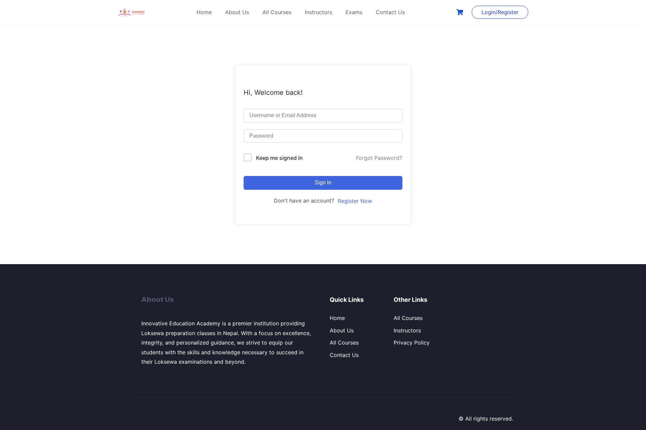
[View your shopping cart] (460, 12)
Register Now (355, 201)
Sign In (323, 182)
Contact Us (390, 12)
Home (204, 12)
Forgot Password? (379, 157)
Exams (354, 12)
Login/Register (499, 12)
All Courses (276, 12)
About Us (237, 12)
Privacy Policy (412, 342)
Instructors (318, 12)
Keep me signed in (279, 157)
